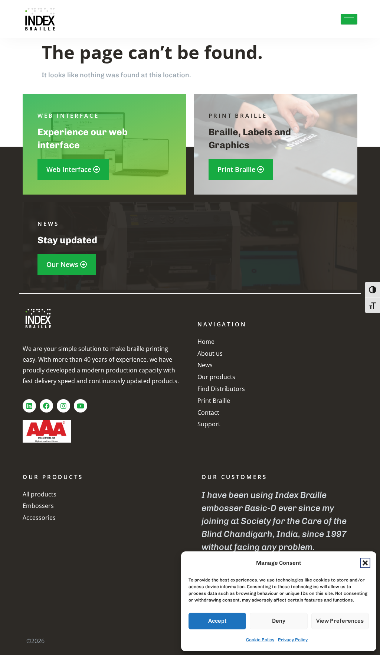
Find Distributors (221, 389)
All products (39, 494)
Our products (216, 377)
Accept (217, 620)
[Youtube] (80, 406)
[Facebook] (46, 406)
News (205, 365)
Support (208, 424)
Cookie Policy (260, 639)
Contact (208, 412)
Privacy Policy (293, 639)
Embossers (38, 506)
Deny (278, 620)
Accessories (39, 518)
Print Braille (213, 401)
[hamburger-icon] (349, 19)
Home (205, 342)
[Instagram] (63, 406)
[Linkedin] (29, 406)
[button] (365, 563)
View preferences (340, 620)
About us (210, 353)
